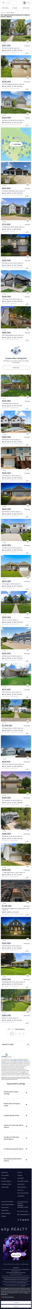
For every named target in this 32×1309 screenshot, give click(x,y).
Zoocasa (19, 1175)
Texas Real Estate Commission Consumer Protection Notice (16, 1279)
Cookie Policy (5, 1210)
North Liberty (20, 1029)
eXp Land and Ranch (23, 1193)
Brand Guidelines (5, 1213)
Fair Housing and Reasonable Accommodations (16, 1272)
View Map (17, 144)
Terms (25, 1292)
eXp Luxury (20, 1190)
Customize (16, 1306)
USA (8, 1029)
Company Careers (6, 1184)
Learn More (23, 1285)
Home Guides (5, 1187)
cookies (6, 1288)
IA (12, 1029)
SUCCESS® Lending (22, 1181)
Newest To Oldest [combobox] (16, 8)
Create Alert (16, 367)
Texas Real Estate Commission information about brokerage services (16, 1277)
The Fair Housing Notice (21, 1282)
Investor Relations (6, 1181)
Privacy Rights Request (7, 1204)
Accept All (16, 1302)
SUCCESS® (20, 1178)
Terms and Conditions (7, 1201)
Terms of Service (15, 1270)
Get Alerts (26, 8)
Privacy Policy (5, 1207)
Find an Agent (5, 1175)
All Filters (6, 8)
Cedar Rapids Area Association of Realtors (15, 1061)
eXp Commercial (21, 1187)
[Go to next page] (23, 1033)
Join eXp (3, 1178)
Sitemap (3, 1216)
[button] (16, 1044)
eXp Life (19, 1172)
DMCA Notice (16, 1267)
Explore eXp (4, 1172)
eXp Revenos (20, 1184)
